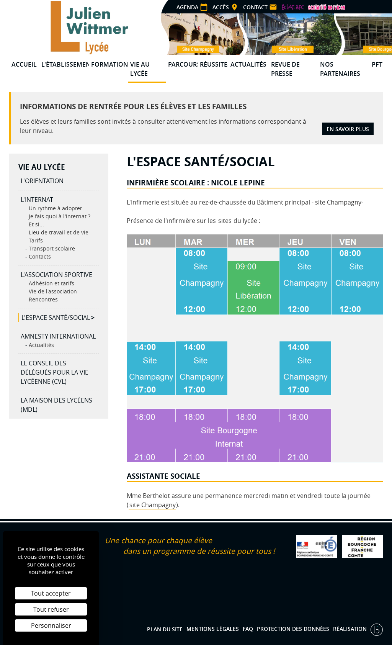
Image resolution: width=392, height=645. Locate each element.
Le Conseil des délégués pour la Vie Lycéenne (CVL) (54, 372)
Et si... (35, 224)
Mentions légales (212, 628)
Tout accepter (51, 593)
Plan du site (165, 628)
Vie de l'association (52, 291)
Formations (109, 64)
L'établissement (65, 64)
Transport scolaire (51, 248)
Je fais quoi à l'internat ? (58, 216)
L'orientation (42, 181)
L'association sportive (56, 274)
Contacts (39, 256)
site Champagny (152, 505)
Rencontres (42, 299)
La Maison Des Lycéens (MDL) (56, 405)
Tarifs (35, 240)
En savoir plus (348, 129)
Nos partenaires (340, 69)
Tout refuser (51, 609)
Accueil (24, 64)
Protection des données (293, 628)
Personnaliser (51, 625)
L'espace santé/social (55, 317)
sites (225, 220)
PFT (377, 64)
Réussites (214, 64)
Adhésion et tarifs (50, 283)
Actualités (248, 64)
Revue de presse (285, 69)
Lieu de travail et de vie (57, 232)
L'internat (37, 199)
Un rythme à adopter (54, 208)
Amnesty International (58, 336)
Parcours (183, 64)
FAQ (248, 628)
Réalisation (350, 628)
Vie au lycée (140, 69)
